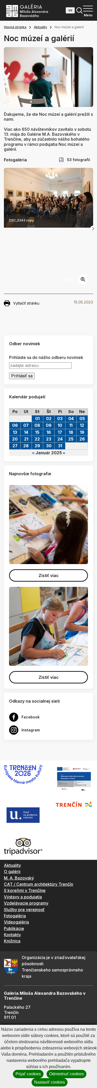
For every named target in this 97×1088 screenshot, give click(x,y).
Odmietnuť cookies (66, 1074)
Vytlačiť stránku (26, 303)
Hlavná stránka (15, 27)
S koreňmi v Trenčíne (25, 890)
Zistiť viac (49, 575)
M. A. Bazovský (19, 878)
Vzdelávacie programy (26, 903)
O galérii (12, 871)
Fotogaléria (15, 915)
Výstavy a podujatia (23, 896)
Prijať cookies (28, 1074)
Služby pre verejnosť (24, 909)
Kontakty (12, 934)
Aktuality (40, 27)
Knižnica (12, 940)
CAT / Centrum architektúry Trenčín (38, 884)
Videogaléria (16, 922)
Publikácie (14, 928)
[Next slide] (93, 229)
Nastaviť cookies (49, 1082)
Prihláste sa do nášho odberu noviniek (46, 357)
